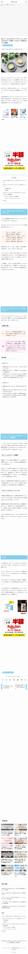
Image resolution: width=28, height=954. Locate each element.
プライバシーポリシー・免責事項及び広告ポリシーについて (14, 947)
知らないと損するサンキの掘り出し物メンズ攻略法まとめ (14, 893)
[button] (2, 680)
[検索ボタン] (2, 2)
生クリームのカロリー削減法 (11, 196)
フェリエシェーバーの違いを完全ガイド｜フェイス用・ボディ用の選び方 (14, 898)
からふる (14, 2)
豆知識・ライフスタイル (7, 45)
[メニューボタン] (26, 2)
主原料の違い (8, 188)
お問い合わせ (14, 949)
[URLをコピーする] (25, 680)
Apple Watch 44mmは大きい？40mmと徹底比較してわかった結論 (14, 889)
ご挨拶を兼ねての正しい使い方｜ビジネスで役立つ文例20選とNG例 (14, 907)
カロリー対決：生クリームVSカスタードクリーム (14, 916)
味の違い (7, 190)
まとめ (4, 200)
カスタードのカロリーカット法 (12, 198)
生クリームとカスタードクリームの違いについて (13, 918)
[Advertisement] (14, 20)
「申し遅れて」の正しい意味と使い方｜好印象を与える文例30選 (14, 902)
